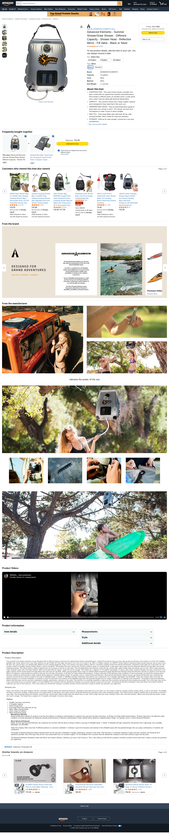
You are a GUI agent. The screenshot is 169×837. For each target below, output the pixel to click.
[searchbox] (69, 3)
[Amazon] (7, 3)
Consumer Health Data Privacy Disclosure (87, 826)
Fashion (127, 9)
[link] (42, 143)
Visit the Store (152, 294)
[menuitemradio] (161, 617)
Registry (135, 9)
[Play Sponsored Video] (84, 771)
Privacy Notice (67, 826)
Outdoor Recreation (21, 19)
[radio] (4, 26)
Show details (65, 154)
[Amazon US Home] (63, 819)
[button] (4, 9)
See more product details (98, 124)
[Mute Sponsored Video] (53, 780)
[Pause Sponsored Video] (53, 776)
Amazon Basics (36, 9)
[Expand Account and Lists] (147, 4)
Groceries (71, 9)
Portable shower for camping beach (23, 577)
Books (104, 9)
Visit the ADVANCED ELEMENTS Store (101, 29)
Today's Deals (94, 9)
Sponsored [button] (5, 755)
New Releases (60, 9)
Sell (120, 9)
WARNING (8, 747)
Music (142, 9)
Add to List (146, 39)
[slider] (80, 617)
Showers (55, 19)
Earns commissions (25, 575)
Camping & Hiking (34, 19)
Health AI (12, 9)
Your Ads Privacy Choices (110, 826)
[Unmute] (165, 617)
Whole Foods (82, 9)
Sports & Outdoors (7, 19)
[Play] (4, 617)
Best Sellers (48, 9)
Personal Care (46, 19)
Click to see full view (46, 102)
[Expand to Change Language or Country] (130, 4)
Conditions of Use (55, 826)
